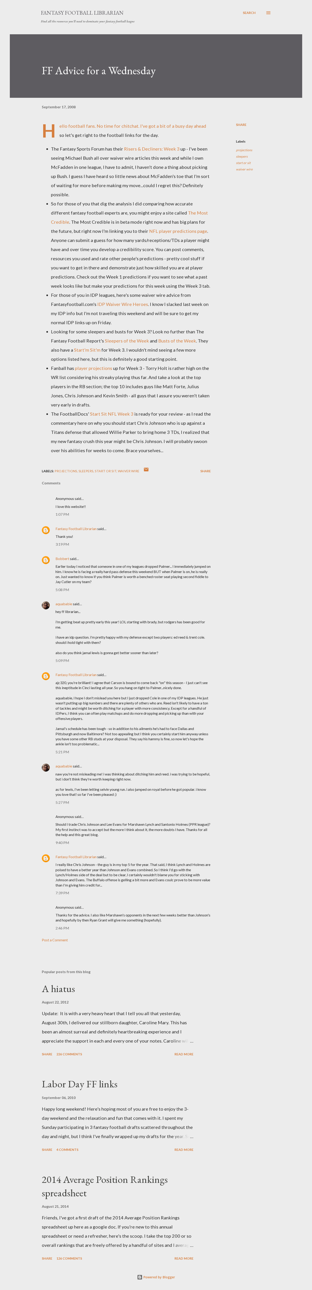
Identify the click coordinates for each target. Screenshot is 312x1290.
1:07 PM (62, 514)
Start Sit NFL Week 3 (111, 414)
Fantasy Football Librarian (82, 12)
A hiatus (58, 988)
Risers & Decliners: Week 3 (152, 148)
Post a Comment (55, 940)
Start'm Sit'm (87, 350)
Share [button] (241, 125)
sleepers (242, 156)
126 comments (69, 1258)
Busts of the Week (177, 340)
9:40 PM (62, 842)
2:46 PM (62, 928)
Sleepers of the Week (127, 340)
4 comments (67, 1150)
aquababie (64, 604)
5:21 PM (62, 752)
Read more (184, 1054)
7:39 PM (62, 893)
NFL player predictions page (178, 231)
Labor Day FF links (79, 1083)
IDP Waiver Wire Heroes (122, 304)
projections (244, 150)
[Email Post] (146, 471)
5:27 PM (62, 802)
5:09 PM (62, 660)
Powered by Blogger (159, 1277)
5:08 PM (62, 589)
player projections (93, 368)
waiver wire (244, 169)
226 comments (69, 1054)
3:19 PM (62, 544)
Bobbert (62, 558)
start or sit (243, 163)
